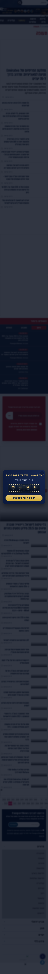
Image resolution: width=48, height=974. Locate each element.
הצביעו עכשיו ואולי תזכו (24, 497)
